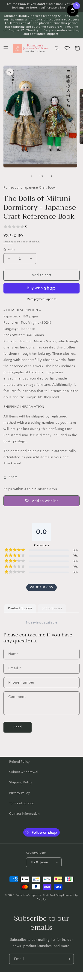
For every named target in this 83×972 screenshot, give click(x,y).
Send (17, 727)
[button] (6, 48)
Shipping (8, 242)
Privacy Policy (19, 793)
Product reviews (20, 608)
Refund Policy (19, 762)
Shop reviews (52, 608)
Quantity (9, 249)
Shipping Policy (20, 782)
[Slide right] (52, 176)
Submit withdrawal (23, 772)
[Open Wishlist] (67, 48)
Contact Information (24, 814)
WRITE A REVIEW (41, 587)
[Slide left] (31, 176)
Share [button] (13, 477)
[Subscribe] (68, 959)
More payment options (41, 299)
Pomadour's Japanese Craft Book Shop (39, 895)
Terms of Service (21, 803)
